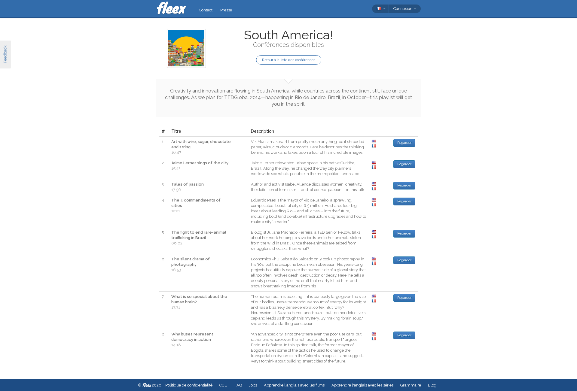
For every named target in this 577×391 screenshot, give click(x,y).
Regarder (404, 143)
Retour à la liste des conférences (288, 60)
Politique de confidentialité (188, 385)
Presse (226, 10)
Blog (432, 385)
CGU (223, 385)
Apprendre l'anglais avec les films (294, 385)
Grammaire (410, 385)
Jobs (253, 385)
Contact (205, 10)
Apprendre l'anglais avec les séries (362, 385)
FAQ (238, 385)
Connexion (403, 8)
